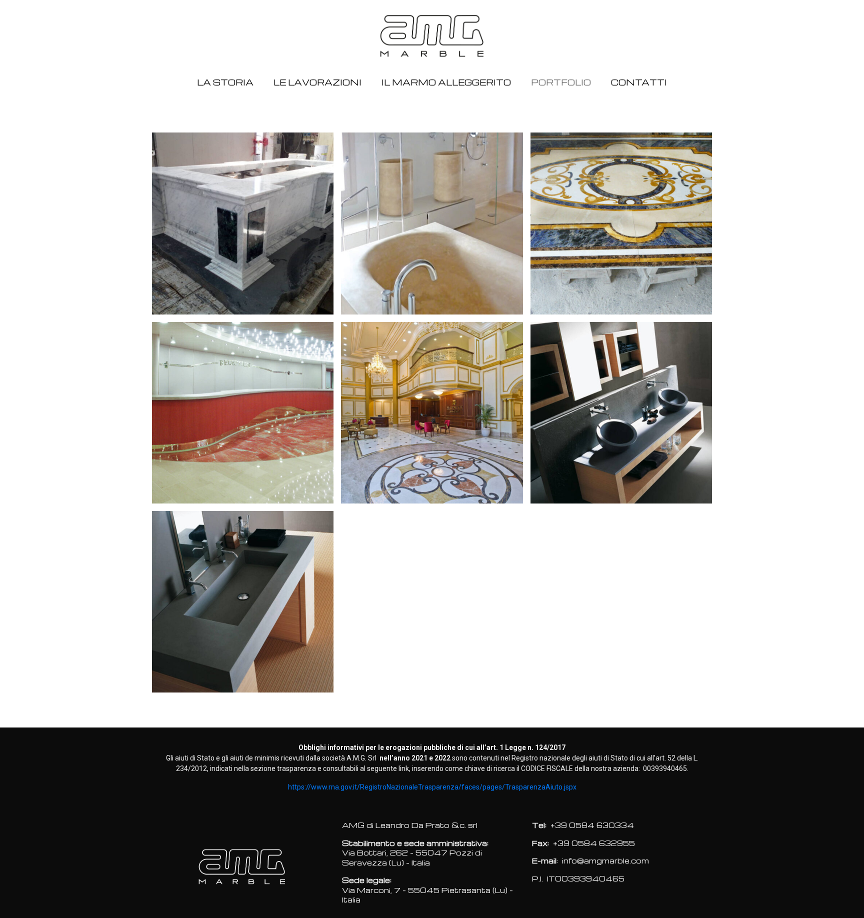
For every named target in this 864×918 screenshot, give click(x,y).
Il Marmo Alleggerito (446, 82)
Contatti (639, 82)
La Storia (225, 82)
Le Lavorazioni (318, 82)
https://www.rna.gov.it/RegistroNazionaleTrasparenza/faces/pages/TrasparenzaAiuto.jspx (432, 787)
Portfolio (561, 82)
